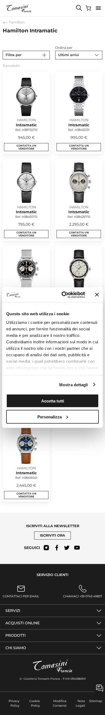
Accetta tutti (52, 401)
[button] (98, 8)
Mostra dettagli (73, 384)
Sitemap (95, 701)
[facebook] (56, 548)
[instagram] (46, 548)
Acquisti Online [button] (22, 623)
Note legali (80, 703)
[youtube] (77, 548)
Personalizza (49, 416)
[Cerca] (79, 8)
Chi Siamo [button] (15, 648)
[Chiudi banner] (97, 295)
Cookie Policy (34, 703)
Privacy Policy (14, 703)
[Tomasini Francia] (18, 8)
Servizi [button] (12, 610)
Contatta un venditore (26, 147)
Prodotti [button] (15, 635)
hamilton (16, 22)
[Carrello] (88, 8)
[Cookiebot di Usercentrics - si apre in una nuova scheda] (63, 294)
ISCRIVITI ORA (52, 535)
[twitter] (67, 548)
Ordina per (63, 48)
